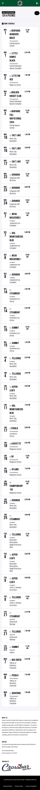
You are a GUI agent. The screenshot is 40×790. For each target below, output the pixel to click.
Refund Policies (7, 786)
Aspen (12, 652)
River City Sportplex (13, 139)
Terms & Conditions (31, 786)
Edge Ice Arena (15, 85)
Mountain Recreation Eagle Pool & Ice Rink (15, 543)
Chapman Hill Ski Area (15, 179)
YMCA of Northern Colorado (13, 665)
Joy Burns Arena (13, 434)
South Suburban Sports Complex (15, 67)
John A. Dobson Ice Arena (15, 588)
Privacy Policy (19, 786)
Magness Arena (15, 449)
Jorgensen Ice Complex (15, 224)
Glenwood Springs (13, 622)
